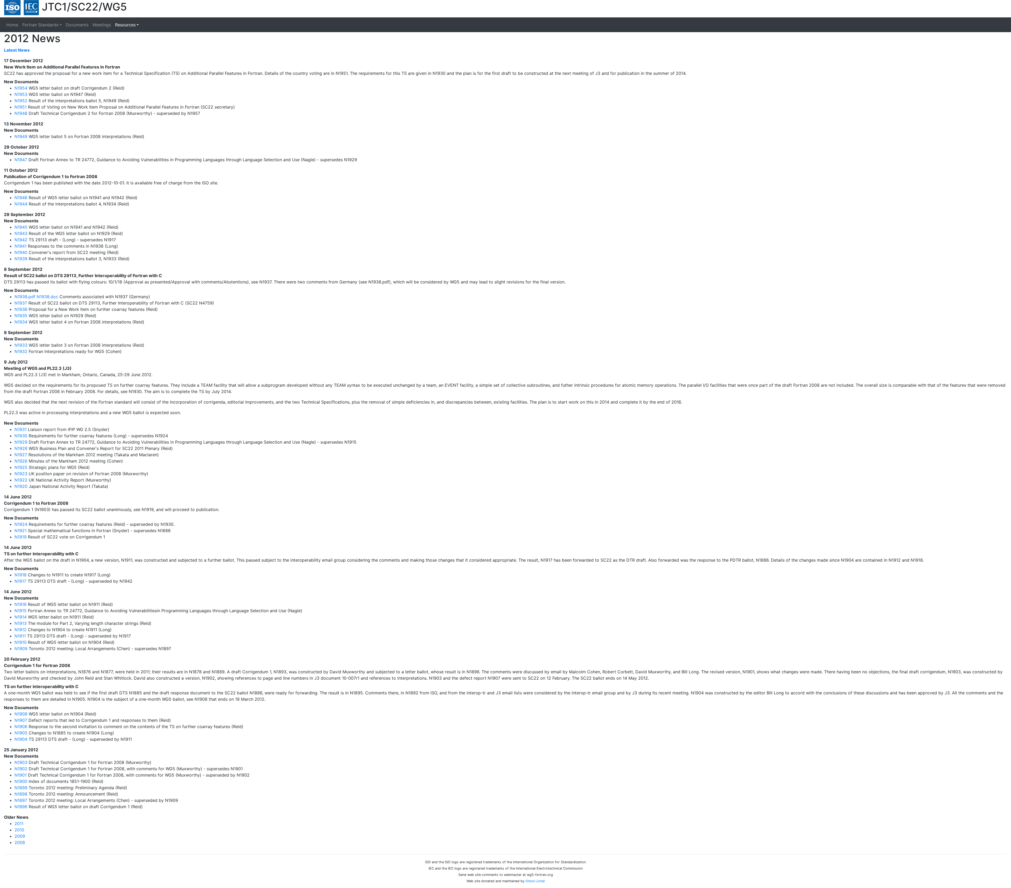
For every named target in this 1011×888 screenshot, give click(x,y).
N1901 (20, 775)
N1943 (20, 233)
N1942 (20, 239)
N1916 (20, 604)
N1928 (20, 448)
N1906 (20, 726)
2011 (18, 823)
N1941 (20, 246)
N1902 (20, 768)
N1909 (20, 648)
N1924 (20, 524)
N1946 (20, 197)
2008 (19, 842)
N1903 (20, 762)
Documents (77, 24)
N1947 (20, 159)
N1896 (20, 806)
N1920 (20, 486)
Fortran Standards (40, 24)
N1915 (20, 610)
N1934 (20, 322)
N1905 (20, 732)
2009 (19, 836)
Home (13, 24)
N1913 (20, 623)
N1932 (20, 351)
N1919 (20, 536)
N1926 (20, 461)
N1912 (20, 629)
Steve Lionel (535, 881)
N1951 (20, 107)
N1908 (20, 714)
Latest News (17, 50)
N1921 (20, 530)
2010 (19, 829)
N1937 (20, 303)
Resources (125, 24)
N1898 (20, 794)
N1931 (20, 429)
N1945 (20, 227)
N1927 (20, 454)
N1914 (20, 617)
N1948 (20, 113)
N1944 (20, 204)
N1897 (20, 800)
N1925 (20, 467)
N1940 (20, 252)
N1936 (20, 309)
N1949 (20, 136)
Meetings (102, 24)
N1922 (20, 480)
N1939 (20, 258)
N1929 (20, 442)
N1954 (20, 88)
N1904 (20, 739)
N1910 (20, 642)
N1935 (20, 315)
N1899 (20, 787)
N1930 (20, 435)
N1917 (20, 581)
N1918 (20, 574)
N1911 (20, 636)
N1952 (20, 100)
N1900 (20, 781)
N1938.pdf (24, 296)
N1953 (20, 94)
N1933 (20, 345)
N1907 (20, 720)
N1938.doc (47, 296)
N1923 (20, 473)
